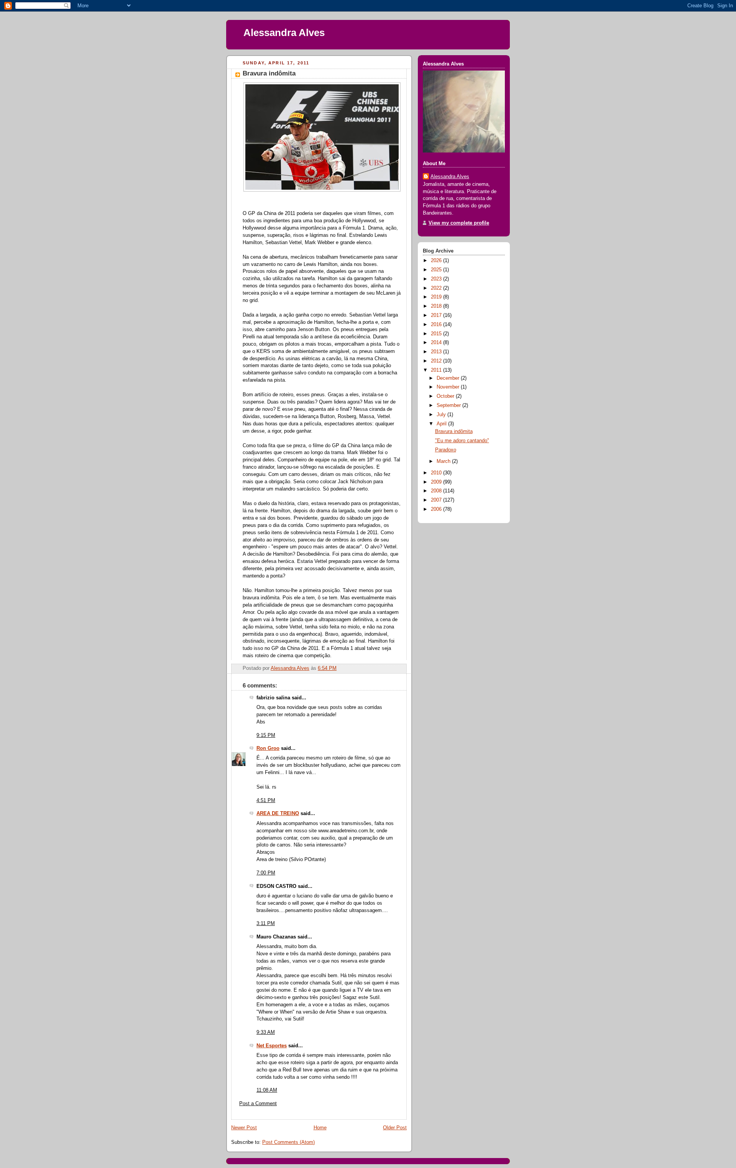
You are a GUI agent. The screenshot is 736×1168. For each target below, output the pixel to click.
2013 (437, 351)
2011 (437, 370)
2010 (437, 473)
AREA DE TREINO (277, 813)
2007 (437, 500)
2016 (437, 324)
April (442, 424)
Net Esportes (271, 1045)
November (449, 387)
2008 (437, 491)
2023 (437, 279)
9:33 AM (265, 1032)
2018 (437, 306)
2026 (437, 260)
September (449, 405)
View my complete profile (459, 223)
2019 (437, 297)
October (446, 396)
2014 (437, 342)
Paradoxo (445, 450)
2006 (437, 509)
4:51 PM (265, 800)
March (444, 461)
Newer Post (244, 1127)
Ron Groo (267, 748)
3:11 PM (265, 923)
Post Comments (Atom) (288, 1142)
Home (320, 1127)
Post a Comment (258, 1103)
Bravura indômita (454, 431)
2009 (437, 482)
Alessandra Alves (284, 32)
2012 (437, 361)
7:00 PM (265, 873)
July (442, 414)
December (449, 378)
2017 (437, 315)
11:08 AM (266, 1090)
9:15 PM (265, 735)
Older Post (395, 1127)
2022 (437, 288)
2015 (437, 333)
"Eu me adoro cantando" (462, 440)
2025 (437, 269)
